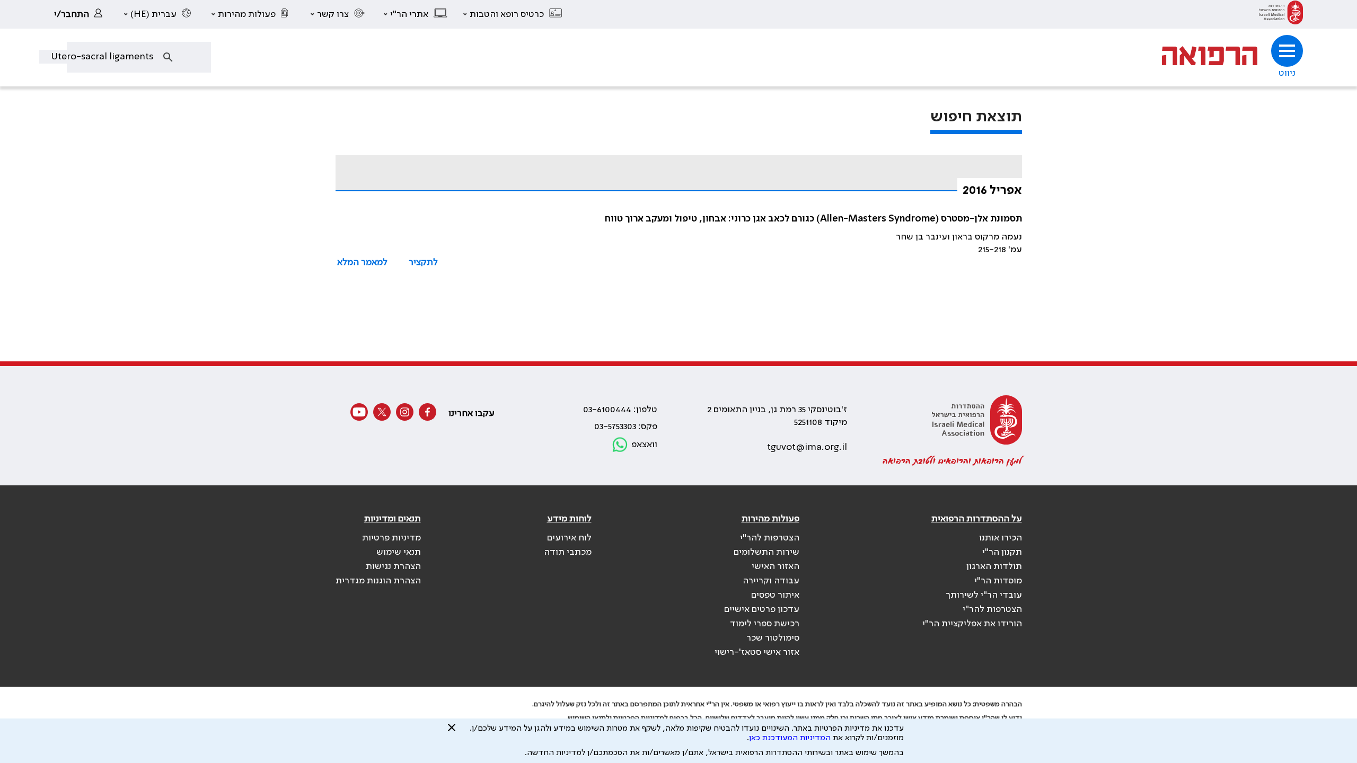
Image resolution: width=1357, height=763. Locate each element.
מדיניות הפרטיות (638, 718)
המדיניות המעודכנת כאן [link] (790, 738)
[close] (451, 731)
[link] (1281, 14)
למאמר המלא (362, 262)
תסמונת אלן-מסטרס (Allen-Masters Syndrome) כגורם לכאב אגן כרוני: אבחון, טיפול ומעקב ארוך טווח (813, 219)
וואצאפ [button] (644, 444)
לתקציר (423, 262)
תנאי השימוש (587, 718)
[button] (513, 14)
